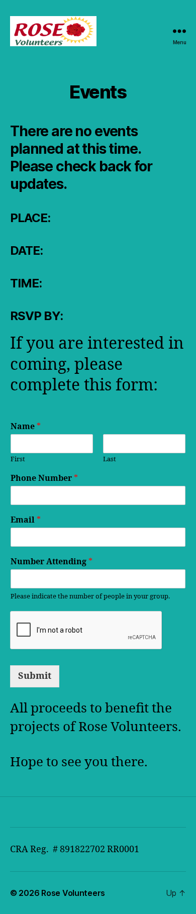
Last (109, 459)
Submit (34, 676)
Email (26, 520)
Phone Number (44, 478)
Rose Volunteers (73, 893)
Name (26, 427)
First (18, 459)
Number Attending (51, 562)
